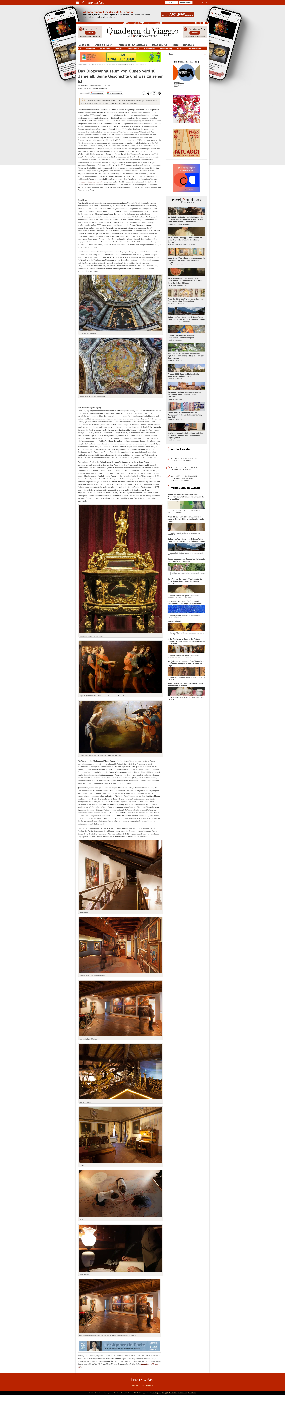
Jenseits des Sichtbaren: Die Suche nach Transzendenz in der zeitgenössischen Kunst (185, 602)
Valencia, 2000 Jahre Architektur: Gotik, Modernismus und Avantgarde (183, 375)
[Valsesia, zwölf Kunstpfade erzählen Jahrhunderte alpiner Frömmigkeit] (186, 329)
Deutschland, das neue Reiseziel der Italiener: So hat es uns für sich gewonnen (186, 560)
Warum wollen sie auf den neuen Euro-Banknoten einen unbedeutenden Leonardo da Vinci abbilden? (186, 497)
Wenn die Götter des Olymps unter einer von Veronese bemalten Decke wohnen (185, 300)
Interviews (118, 49)
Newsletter (139, 23)
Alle (79, 49)
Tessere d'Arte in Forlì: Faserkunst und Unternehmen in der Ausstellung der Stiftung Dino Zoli (185, 415)
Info (150, 23)
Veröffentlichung (166, 49)
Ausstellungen (105, 49)
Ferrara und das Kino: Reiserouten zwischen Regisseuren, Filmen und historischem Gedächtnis (184, 394)
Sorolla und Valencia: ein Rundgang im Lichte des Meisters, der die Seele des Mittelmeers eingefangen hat (185, 435)
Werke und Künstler (105, 45)
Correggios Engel (174, 621)
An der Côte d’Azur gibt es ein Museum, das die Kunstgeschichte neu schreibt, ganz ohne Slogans (186, 260)
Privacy (164, 1393)
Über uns (126, 23)
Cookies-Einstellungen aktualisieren (177, 1393)
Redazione (85, 85)
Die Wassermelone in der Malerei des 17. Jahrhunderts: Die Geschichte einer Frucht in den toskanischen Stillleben (185, 280)
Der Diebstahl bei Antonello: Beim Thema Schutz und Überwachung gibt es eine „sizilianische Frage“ (186, 663)
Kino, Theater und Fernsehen (194, 49)
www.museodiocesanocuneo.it (90, 181)
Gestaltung (188, 45)
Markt (179, 49)
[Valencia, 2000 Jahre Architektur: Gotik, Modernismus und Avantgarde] (186, 368)
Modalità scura (192, 1393)
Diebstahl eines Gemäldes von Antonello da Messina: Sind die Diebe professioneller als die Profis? (186, 519)
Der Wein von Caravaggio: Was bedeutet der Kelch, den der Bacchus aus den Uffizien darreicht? (185, 240)
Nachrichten (84, 45)
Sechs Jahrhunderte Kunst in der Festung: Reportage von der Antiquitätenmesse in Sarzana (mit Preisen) (186, 641)
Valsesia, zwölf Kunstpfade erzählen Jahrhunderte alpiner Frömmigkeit (181, 336)
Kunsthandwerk (149, 49)
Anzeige (159, 23)
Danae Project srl (156, 1393)
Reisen (176, 45)
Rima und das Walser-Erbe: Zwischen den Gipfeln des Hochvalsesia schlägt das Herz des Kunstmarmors (186, 356)
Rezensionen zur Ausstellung (133, 45)
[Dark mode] (159, 94)
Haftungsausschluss (100, 88)
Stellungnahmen (160, 45)
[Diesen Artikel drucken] (148, 94)
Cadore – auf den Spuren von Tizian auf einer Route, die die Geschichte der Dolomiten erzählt (186, 318)
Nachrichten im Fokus (133, 49)
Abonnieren (185, 2)
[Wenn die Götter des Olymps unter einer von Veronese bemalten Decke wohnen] (186, 293)
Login (171, 2)
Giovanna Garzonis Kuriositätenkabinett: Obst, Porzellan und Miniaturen (185, 684)
